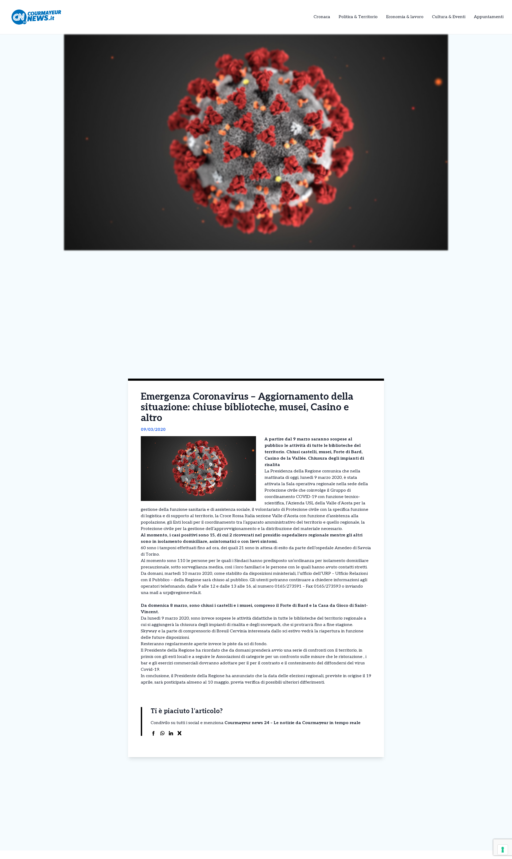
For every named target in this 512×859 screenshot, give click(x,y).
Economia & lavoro (404, 16)
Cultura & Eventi (448, 16)
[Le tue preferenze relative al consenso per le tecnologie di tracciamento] (503, 850)
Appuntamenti (488, 16)
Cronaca (322, 16)
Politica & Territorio (358, 16)
